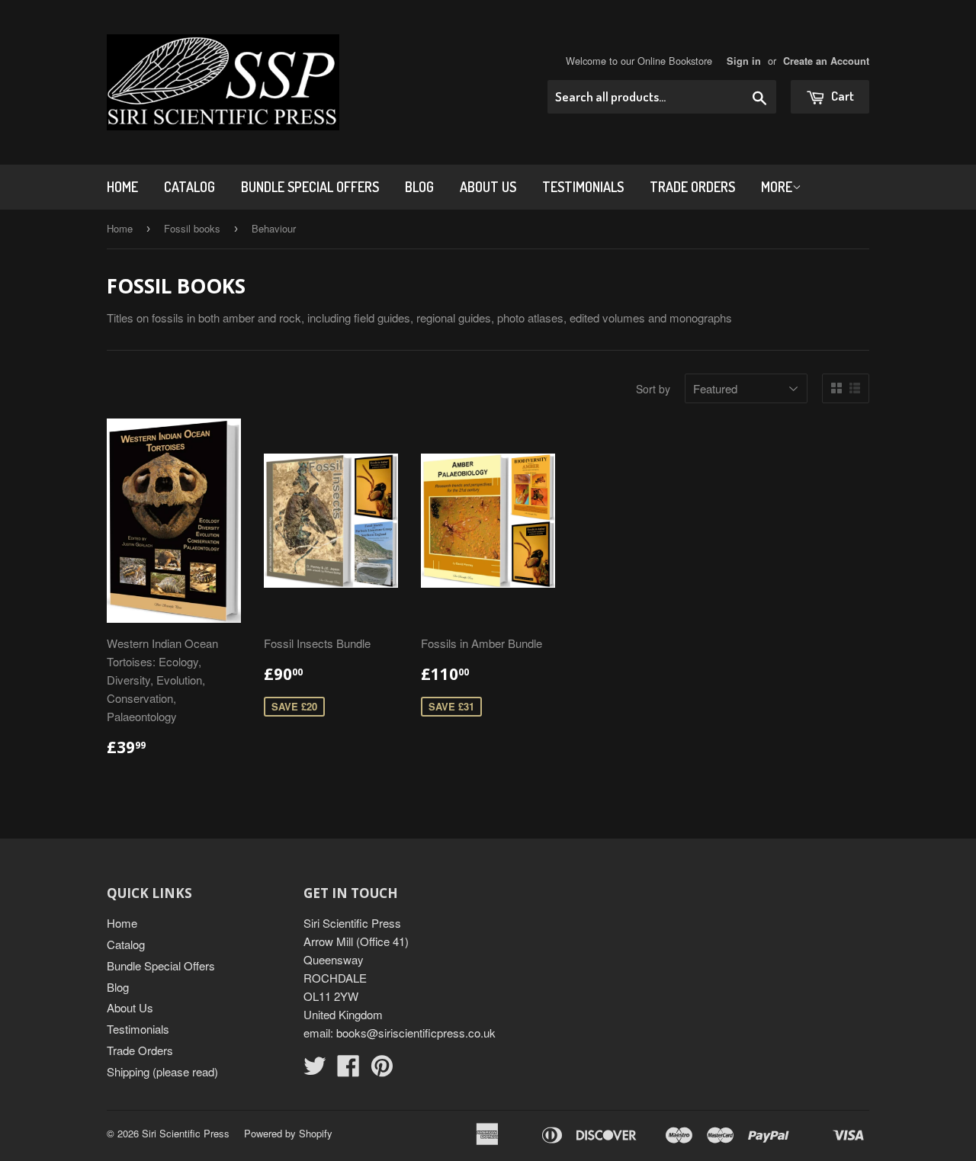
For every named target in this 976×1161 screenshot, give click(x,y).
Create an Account (826, 61)
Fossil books (192, 228)
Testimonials (583, 186)
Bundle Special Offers (310, 186)
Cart (841, 96)
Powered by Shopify (288, 1133)
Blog (419, 186)
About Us (488, 186)
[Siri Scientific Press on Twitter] (314, 1070)
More (776, 186)
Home (122, 186)
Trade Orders (692, 186)
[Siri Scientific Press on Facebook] (348, 1070)
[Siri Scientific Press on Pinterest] (382, 1070)
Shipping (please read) (162, 1071)
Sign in (744, 61)
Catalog (189, 186)
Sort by (653, 388)
